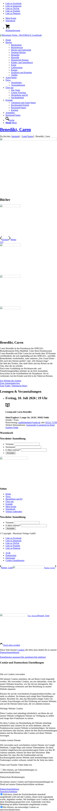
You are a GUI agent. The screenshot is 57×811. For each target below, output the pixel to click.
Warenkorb (10, 21)
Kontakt (9, 504)
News (8, 496)
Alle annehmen (27, 657)
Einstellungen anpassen (10, 657)
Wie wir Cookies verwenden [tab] (12, 674)
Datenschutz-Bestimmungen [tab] (12, 777)
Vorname (9, 444)
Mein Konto (11, 18)
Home (8, 494)
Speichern (4, 791)
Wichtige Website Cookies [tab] (11, 708)
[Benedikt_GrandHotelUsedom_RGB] (10, 206)
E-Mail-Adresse (13, 450)
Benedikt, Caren (15, 129)
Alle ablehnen (40, 657)
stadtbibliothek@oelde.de (29, 422)
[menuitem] (31, 18)
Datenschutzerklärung (9, 652)
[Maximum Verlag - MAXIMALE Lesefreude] (21, 35)
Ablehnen (13, 791)
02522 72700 (51, 422)
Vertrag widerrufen (14, 511)
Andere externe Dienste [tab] (10, 740)
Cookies (20, 650)
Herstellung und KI (14, 499)
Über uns (10, 501)
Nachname (10, 447)
